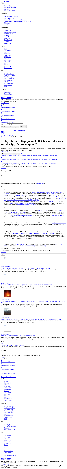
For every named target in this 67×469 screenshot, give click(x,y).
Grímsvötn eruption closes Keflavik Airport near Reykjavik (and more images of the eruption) (26, 284)
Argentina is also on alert (59, 215)
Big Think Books (9, 74)
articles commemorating (28, 245)
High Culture (7, 57)
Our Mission (7, 435)
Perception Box (8, 83)
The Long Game (8, 80)
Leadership (7, 53)
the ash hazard (51, 193)
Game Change (8, 24)
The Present (7, 60)
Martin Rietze (40, 183)
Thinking (6, 52)
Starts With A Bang (9, 75)
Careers (6, 445)
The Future (7, 61)
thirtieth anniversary (20, 244)
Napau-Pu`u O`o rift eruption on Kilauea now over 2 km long (18, 335)
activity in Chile (42, 210)
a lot (19, 245)
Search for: (4, 124)
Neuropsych (7, 50)
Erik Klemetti (4, 151)
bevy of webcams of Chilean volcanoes (21, 215)
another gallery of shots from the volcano (21, 203)
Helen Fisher (7, 43)
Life (5, 63)
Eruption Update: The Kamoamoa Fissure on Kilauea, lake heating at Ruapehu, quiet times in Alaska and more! (31, 319)
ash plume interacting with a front (26, 204)
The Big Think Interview (11, 6)
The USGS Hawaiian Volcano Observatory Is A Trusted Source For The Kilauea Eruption (25, 268)
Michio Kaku (8, 30)
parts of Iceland (56, 197)
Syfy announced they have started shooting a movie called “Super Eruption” (34, 233)
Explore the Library (9, 10)
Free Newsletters (8, 92)
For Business (4, 135)
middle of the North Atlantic (18, 195)
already (44, 245)
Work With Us (8, 437)
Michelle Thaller (8, 33)
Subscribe (11, 135)
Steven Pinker (8, 37)
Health (6, 64)
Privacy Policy (8, 440)
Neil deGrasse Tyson (10, 32)
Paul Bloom (7, 38)
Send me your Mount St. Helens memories (12, 345)
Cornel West (7, 41)
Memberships (8, 94)
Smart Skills (7, 55)
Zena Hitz (7, 35)
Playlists (6, 9)
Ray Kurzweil (8, 40)
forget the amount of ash (35, 197)
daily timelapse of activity (53, 201)
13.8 (5, 86)
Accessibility (7, 443)
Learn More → (5, 103)
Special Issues (8, 68)
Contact (6, 438)
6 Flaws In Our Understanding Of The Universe (17, 21)
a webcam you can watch (59, 223)
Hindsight (7, 23)
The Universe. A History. (11, 16)
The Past (6, 58)
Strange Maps (8, 85)
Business (6, 49)
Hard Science (8, 66)
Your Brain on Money (10, 7)
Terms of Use (8, 442)
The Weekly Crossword (10, 455)
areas (5, 195)
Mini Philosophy (8, 77)
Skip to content (5, 1)
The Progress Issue (9, 18)
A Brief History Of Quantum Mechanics (15, 20)
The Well (6, 81)
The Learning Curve (9, 78)
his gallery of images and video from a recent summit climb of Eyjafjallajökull (35, 199)
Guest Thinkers (5, 137)
